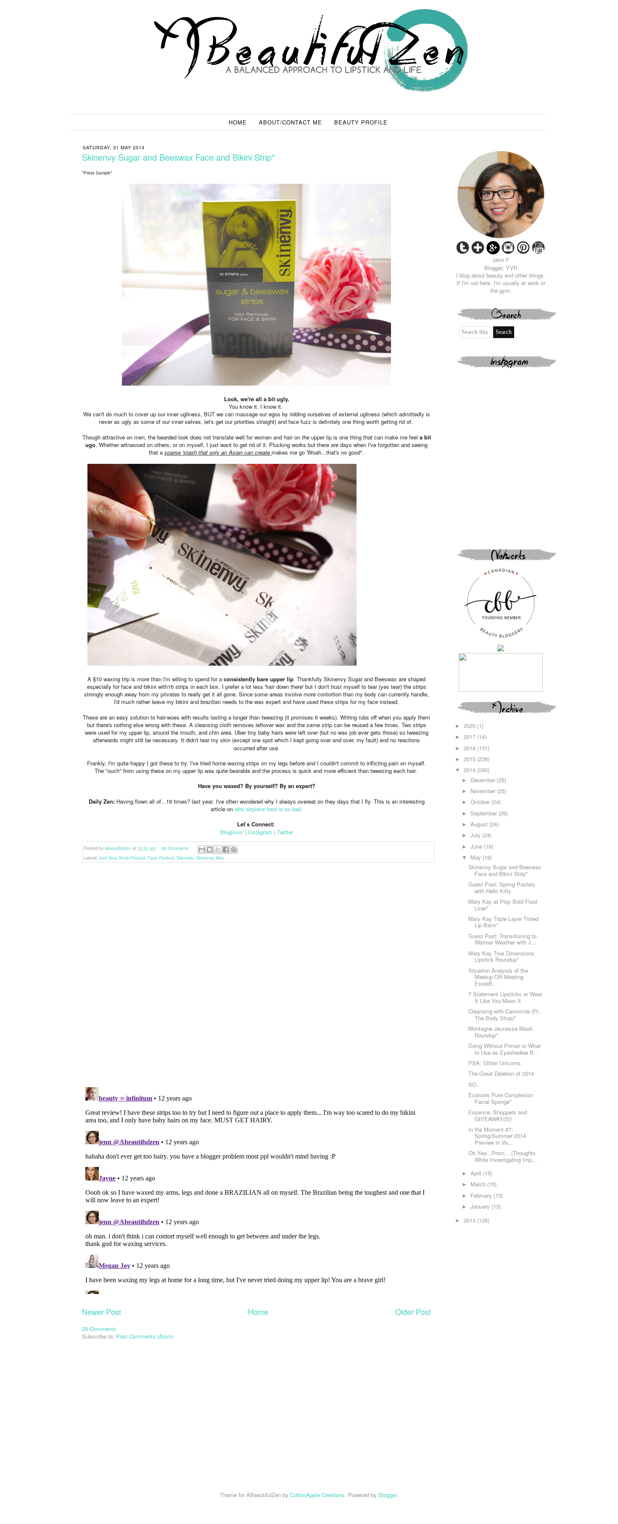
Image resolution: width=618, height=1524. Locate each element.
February (482, 1195)
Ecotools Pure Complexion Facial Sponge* (500, 1098)
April (476, 1173)
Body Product (132, 858)
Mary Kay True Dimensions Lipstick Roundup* (501, 956)
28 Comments (174, 848)
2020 (470, 726)
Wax (220, 858)
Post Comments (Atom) (145, 1336)
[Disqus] (256, 972)
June (477, 846)
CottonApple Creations (317, 1495)
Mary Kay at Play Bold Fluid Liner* (502, 904)
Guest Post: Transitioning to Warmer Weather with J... (502, 939)
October (480, 802)
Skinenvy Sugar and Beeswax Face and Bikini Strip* (504, 870)
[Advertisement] (507, 1284)
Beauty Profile (361, 122)
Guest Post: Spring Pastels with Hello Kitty (501, 887)
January (480, 1206)
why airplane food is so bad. (269, 809)
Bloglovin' (231, 832)
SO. (473, 1084)
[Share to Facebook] (226, 849)
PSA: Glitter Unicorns (494, 1063)
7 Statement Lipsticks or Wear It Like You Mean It (505, 997)
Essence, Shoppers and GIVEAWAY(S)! (497, 1115)
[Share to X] (218, 849)
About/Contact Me (290, 122)
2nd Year (107, 858)
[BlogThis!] (210, 849)
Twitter (285, 832)
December (483, 780)
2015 (470, 759)
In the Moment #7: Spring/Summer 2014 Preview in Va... (497, 1135)
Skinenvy (204, 858)
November (483, 791)
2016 (470, 748)
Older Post (413, 1311)
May (476, 857)
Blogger (387, 1495)
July (476, 835)
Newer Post (101, 1311)
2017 (470, 737)
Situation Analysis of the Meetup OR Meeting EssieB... (498, 976)
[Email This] (202, 849)
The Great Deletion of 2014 (501, 1073)
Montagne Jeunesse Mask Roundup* (500, 1031)
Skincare (185, 858)
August (479, 824)
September (484, 813)
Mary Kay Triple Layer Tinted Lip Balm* (503, 922)
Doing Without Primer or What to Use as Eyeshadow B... (504, 1049)
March (478, 1184)
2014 (470, 770)
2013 (470, 1220)
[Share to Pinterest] (234, 849)
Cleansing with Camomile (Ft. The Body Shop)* (504, 1014)
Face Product (161, 858)
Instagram (260, 832)
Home (238, 122)
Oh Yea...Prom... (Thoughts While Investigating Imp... (502, 1156)
